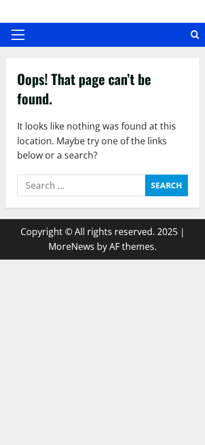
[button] (18, 35)
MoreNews (71, 246)
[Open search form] (195, 35)
